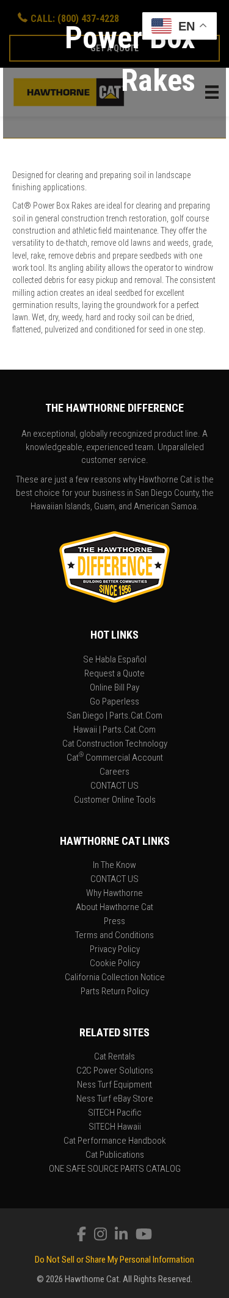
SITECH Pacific (115, 1113)
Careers (114, 772)
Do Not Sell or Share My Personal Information (114, 1259)
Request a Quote (114, 674)
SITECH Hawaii (115, 1127)
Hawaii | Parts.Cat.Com (114, 730)
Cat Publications (114, 1155)
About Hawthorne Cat (114, 908)
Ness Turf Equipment (114, 1085)
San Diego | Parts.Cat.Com (114, 716)
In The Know (114, 865)
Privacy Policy (115, 950)
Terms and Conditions (114, 936)
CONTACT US (114, 786)
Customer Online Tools (115, 800)
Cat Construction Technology (114, 744)
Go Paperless (114, 702)
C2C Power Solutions (114, 1071)
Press (114, 922)
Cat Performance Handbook (115, 1141)
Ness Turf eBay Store (114, 1099)
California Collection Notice (115, 978)
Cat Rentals (114, 1057)
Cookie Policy (115, 964)
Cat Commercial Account (115, 758)
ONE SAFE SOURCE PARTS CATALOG (115, 1169)
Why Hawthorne (114, 893)
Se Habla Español (115, 660)
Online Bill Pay (114, 688)
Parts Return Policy (115, 992)
